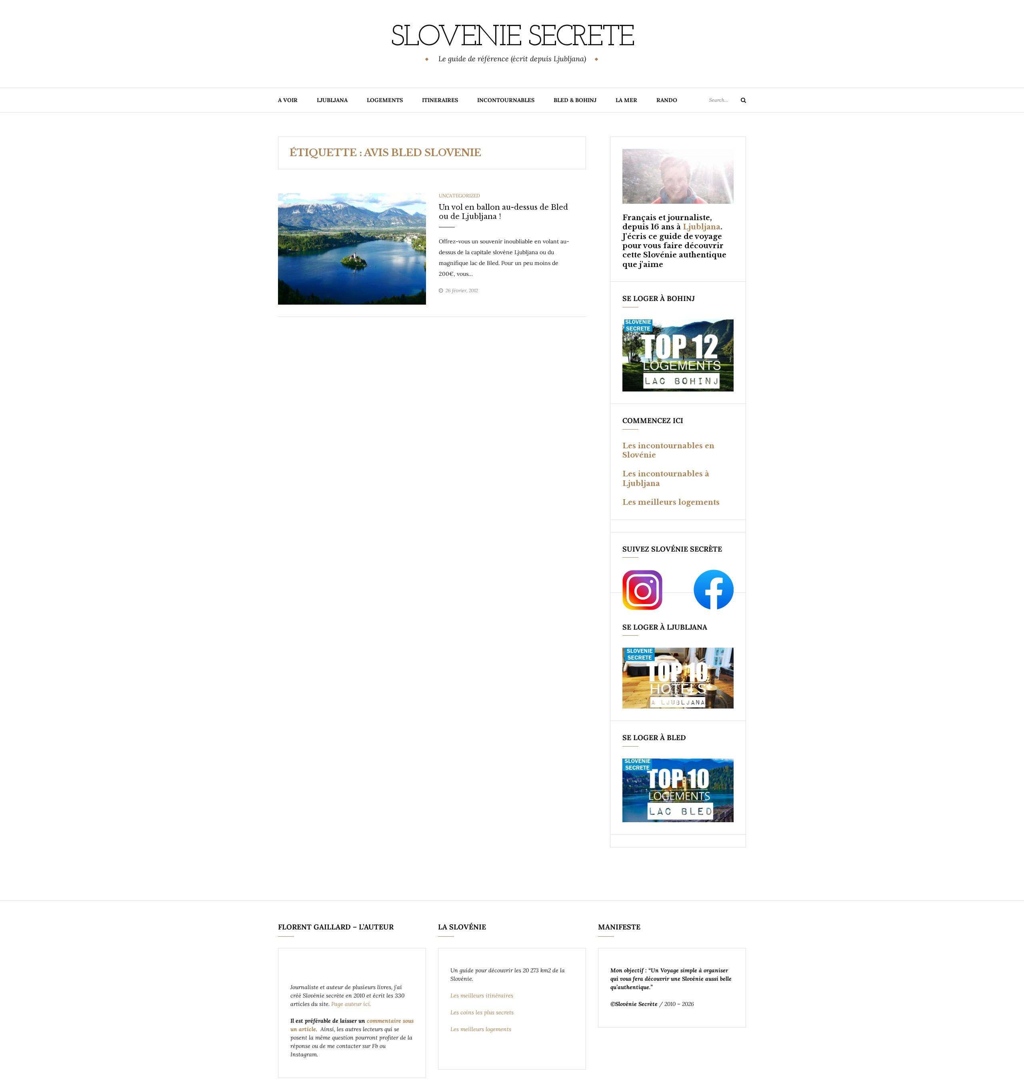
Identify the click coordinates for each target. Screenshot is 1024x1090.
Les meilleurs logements (671, 502)
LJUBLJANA (332, 100)
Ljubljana (701, 227)
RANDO (666, 100)
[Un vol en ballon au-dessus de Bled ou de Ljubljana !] (352, 248)
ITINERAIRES (440, 100)
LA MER (626, 100)
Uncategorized (459, 196)
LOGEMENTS (385, 100)
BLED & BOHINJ (575, 100)
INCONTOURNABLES (505, 100)
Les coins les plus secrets (482, 1012)
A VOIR (288, 100)
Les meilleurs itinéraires (482, 995)
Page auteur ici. (352, 1004)
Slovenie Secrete (512, 38)
